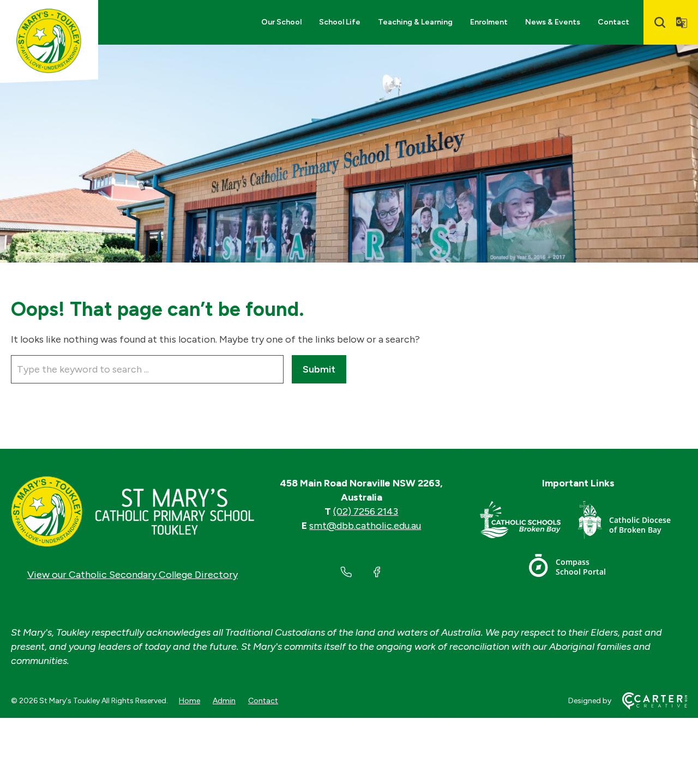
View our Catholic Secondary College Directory (132, 575)
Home (189, 700)
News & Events (552, 22)
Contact (613, 22)
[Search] (660, 22)
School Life (339, 22)
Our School (281, 22)
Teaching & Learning (415, 22)
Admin (224, 700)
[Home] (132, 511)
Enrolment (489, 22)
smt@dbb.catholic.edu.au (365, 526)
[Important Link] (529, 522)
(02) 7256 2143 (365, 511)
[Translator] (682, 22)
